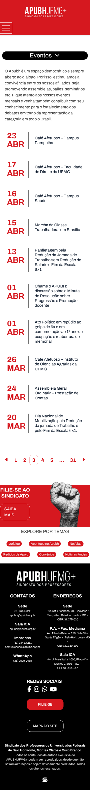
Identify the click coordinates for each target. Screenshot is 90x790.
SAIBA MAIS (10, 512)
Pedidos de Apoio (15, 554)
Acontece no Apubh (45, 543)
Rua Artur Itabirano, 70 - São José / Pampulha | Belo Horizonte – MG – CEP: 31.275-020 (67, 615)
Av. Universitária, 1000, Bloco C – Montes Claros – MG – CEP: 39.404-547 (67, 663)
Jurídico (14, 543)
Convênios (46, 554)
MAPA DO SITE (45, 726)
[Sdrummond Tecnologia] (45, 780)
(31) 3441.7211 (23, 610)
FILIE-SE (45, 704)
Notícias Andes (76, 554)
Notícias (76, 543)
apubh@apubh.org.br (23, 615)
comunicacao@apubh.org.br (22, 646)
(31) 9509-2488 (22, 660)
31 (73, 460)
